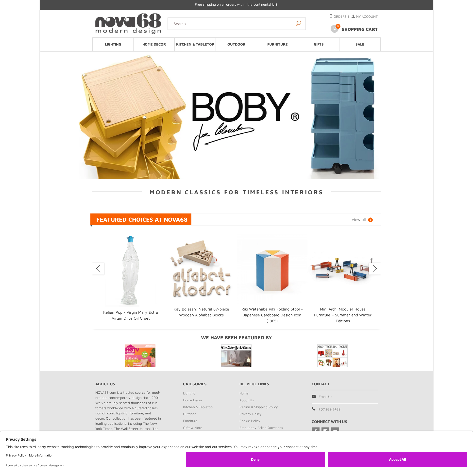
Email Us (325, 396)
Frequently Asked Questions (261, 427)
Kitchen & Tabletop (195, 44)
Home (244, 393)
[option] (130, 277)
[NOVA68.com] (128, 23)
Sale (359, 44)
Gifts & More (192, 427)
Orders (340, 16)
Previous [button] (98, 269)
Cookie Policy (249, 421)
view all (359, 219)
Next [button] (375, 269)
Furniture (277, 44)
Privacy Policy (250, 414)
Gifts (319, 44)
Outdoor (236, 44)
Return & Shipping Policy (258, 407)
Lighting (113, 44)
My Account (366, 16)
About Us (246, 400)
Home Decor (154, 44)
